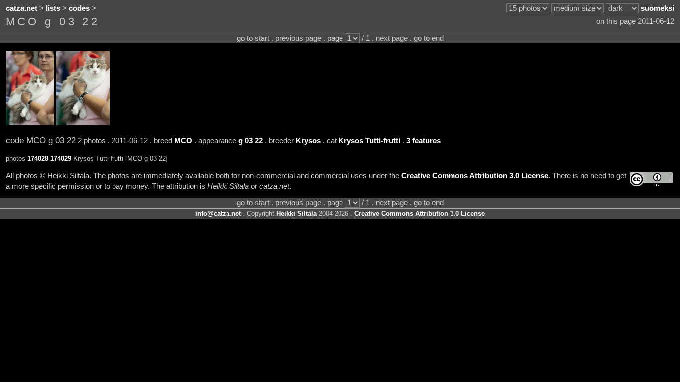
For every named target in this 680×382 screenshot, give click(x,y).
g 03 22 (250, 141)
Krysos (308, 141)
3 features (423, 141)
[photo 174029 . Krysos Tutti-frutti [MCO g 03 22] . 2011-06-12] (83, 123)
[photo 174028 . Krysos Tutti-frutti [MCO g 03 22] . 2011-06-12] (30, 123)
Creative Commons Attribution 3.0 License (474, 176)
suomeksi (657, 8)
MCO (183, 141)
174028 (37, 158)
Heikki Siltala (296, 213)
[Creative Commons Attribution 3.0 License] (651, 179)
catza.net (21, 8)
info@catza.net (218, 213)
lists (53, 8)
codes (79, 8)
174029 (60, 158)
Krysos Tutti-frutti (369, 141)
